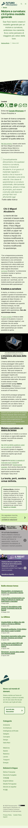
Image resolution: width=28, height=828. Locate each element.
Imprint (5, 817)
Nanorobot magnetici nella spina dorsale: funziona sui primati (13, 637)
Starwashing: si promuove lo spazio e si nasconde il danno (12, 592)
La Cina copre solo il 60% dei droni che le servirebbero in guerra (12, 644)
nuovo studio (7, 317)
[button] (21, 4)
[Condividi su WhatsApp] (20, 107)
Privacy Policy (7, 815)
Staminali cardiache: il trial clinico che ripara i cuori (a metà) (13, 630)
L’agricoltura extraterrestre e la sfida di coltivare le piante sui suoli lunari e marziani (13, 599)
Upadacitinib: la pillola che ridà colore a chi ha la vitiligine (12, 623)
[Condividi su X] (7, 107)
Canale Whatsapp (16, 111)
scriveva (4, 271)
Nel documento (6, 144)
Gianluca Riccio (5, 43)
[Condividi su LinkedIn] (11, 107)
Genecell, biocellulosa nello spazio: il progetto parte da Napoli (11, 608)
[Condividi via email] (25, 107)
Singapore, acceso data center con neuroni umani (12, 652)
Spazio (5, 7)
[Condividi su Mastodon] (16, 107)
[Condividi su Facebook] (2, 107)
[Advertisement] (14, 64)
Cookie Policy (17, 815)
